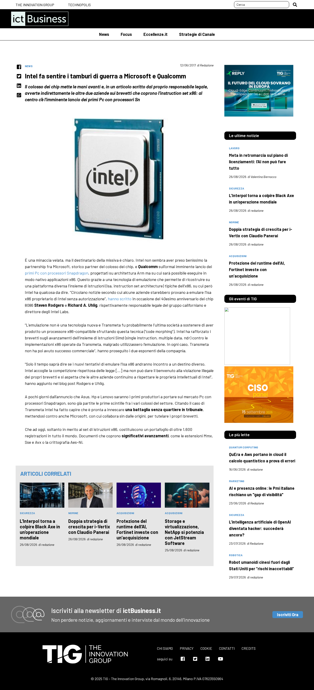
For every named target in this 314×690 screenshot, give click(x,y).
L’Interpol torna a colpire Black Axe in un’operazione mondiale (40, 529)
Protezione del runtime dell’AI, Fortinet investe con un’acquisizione (137, 529)
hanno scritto (119, 298)
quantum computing (243, 447)
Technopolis (79, 5)
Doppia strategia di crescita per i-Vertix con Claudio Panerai (89, 526)
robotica (236, 555)
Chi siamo (165, 648)
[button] (294, 4)
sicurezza (27, 513)
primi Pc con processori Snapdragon (56, 272)
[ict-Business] (40, 18)
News (104, 34)
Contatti (227, 648)
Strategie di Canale (197, 34)
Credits (249, 648)
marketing (236, 481)
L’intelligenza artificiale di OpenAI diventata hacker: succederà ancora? (260, 528)
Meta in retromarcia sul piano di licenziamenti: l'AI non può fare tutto (258, 162)
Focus (126, 34)
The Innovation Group (35, 5)
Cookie (206, 648)
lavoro (234, 148)
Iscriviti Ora (287, 614)
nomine (73, 513)
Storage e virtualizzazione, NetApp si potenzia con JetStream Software (184, 532)
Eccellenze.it (155, 34)
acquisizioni (125, 513)
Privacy (187, 648)
